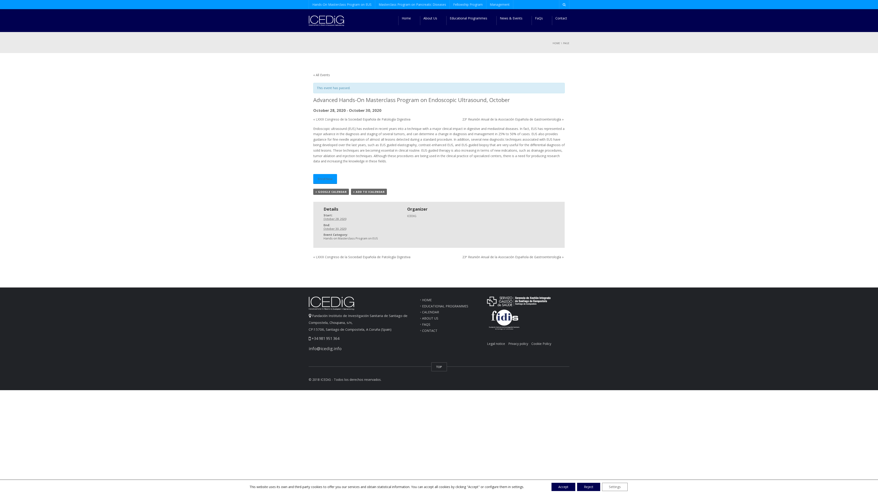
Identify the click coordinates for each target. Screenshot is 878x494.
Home (406, 18)
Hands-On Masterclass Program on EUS (342, 4)
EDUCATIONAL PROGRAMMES (445, 306)
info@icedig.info (325, 348)
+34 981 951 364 (325, 338)
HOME (427, 300)
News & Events (511, 18)
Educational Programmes (468, 18)
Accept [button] (563, 487)
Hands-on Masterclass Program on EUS (351, 238)
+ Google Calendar (331, 191)
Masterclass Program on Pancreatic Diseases (412, 4)
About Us (430, 18)
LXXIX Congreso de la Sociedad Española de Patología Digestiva (361, 119)
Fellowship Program (468, 4)
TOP (439, 367)
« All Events (321, 75)
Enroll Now (325, 179)
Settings (615, 487)
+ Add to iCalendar (369, 191)
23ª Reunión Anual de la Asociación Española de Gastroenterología (513, 119)
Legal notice (496, 343)
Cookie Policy (541, 343)
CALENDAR (430, 312)
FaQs (539, 18)
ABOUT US (430, 318)
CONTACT (429, 330)
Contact (561, 18)
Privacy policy (518, 343)
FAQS (426, 324)
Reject (588, 487)
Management (500, 4)
